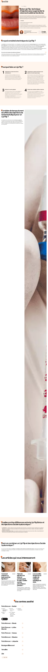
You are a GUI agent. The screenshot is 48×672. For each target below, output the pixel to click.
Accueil (22, 6)
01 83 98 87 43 (20, 609)
